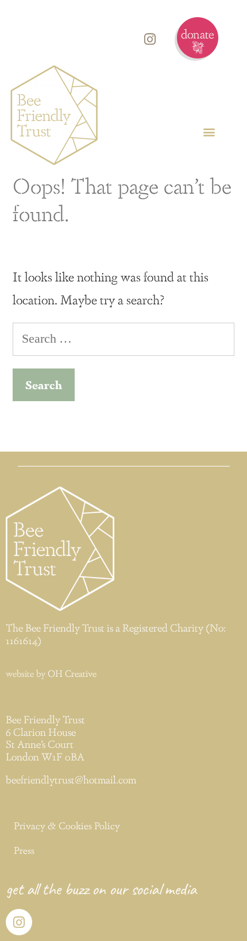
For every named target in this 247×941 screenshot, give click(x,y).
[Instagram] (150, 39)
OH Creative (72, 673)
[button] (208, 131)
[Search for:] (123, 337)
